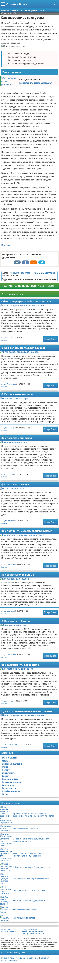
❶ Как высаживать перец (17, 394)
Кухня (5, 767)
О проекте (6, 929)
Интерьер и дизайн (12, 763)
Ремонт (6, 770)
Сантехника (8, 785)
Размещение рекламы (32, 931)
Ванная (5, 776)
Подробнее (50, 338)
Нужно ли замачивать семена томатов (26, 711)
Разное (4, 340)
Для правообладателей (33, 934)
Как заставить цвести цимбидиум (36, 83)
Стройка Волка (16, 4)
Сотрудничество (29, 929)
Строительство (9, 757)
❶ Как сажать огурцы (15, 484)
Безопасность (9, 788)
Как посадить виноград (16, 438)
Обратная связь (8, 931)
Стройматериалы (11, 791)
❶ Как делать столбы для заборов (23, 347)
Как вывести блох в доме (17, 574)
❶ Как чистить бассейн (16, 621)
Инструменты (9, 773)
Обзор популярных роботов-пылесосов (26, 301)
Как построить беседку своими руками (26, 530)
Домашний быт (10, 779)
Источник (5, 245)
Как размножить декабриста (20, 664)
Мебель (6, 760)
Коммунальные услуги (13, 782)
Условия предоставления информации (19, 958)
